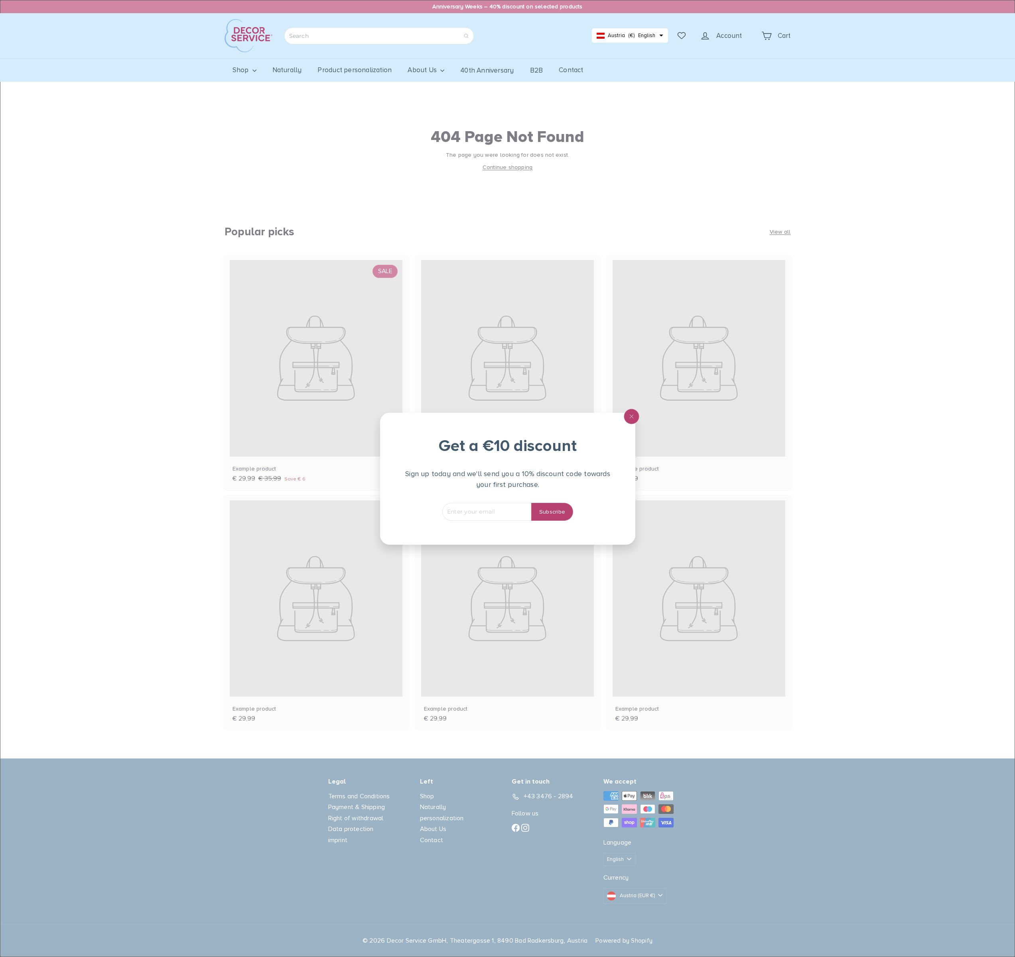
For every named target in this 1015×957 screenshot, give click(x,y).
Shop (241, 70)
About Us (423, 70)
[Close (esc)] (631, 416)
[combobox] (379, 36)
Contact (571, 70)
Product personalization (354, 70)
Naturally (287, 70)
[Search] (466, 36)
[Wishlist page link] (682, 35)
